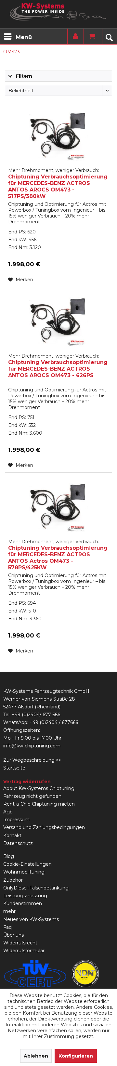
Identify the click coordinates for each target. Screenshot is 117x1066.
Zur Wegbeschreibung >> (32, 760)
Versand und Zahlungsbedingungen (44, 827)
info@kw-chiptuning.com (31, 746)
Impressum (16, 820)
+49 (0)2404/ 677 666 (36, 714)
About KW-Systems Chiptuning (38, 788)
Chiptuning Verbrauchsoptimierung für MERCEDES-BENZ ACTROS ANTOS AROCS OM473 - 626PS (58, 365)
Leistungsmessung (25, 896)
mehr (9, 911)
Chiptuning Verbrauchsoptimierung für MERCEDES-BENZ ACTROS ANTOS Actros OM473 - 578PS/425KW (58, 555)
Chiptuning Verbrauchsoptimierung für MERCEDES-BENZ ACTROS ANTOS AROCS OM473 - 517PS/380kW (58, 183)
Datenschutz (18, 843)
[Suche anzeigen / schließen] (108, 36)
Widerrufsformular (24, 951)
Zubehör (13, 880)
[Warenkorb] (90, 36)
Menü (24, 37)
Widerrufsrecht (20, 943)
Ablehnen (36, 1056)
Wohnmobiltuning (24, 872)
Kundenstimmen (22, 903)
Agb (8, 812)
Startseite (14, 768)
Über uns (13, 935)
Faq (7, 927)
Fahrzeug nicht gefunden (32, 796)
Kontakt (12, 835)
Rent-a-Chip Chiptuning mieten (39, 804)
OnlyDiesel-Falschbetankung (36, 888)
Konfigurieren (75, 1056)
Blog (8, 856)
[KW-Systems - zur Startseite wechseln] (58, 11)
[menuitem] (17, 36)
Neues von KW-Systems (31, 919)
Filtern (23, 76)
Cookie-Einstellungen (27, 864)
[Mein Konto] (74, 36)
